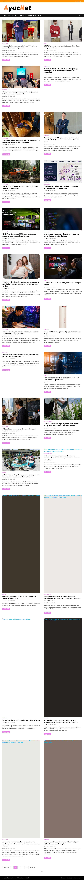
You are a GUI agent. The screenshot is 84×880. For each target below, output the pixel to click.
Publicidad (5, 352)
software (15, 15)
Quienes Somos (23, 1)
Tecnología (6, 15)
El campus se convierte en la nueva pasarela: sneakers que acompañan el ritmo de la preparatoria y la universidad (62, 598)
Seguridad (23, 15)
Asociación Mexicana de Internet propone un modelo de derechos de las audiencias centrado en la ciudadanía (21, 844)
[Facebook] (75, 1)
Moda (45, 43)
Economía (4, 89)
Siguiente (32, 867)
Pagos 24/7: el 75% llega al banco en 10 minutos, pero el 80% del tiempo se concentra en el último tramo (61, 140)
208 (26, 867)
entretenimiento (48, 453)
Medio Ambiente (48, 421)
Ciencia (4, 594)
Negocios (46, 718)
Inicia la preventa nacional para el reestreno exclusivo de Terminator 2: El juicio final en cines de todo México (62, 458)
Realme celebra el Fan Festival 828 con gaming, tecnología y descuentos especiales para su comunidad (61, 71)
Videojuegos (32, 15)
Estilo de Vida (47, 594)
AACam (5, 50)
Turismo (4, 718)
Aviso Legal (17, 1)
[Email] (81, 1)
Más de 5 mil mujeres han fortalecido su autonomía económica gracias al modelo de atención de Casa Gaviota (20, 284)
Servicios (11, 1)
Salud (39, 15)
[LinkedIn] (79, 1)
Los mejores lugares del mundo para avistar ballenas (21, 720)
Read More (6, 60)
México (4, 280)
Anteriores (6, 867)
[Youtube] (77, 1)
